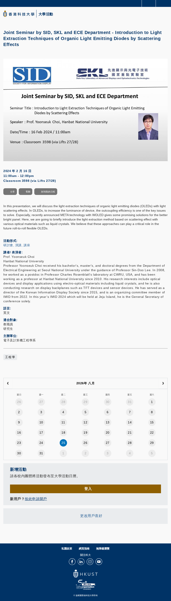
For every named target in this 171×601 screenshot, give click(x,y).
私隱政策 (66, 548)
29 (85, 402)
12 (85, 422)
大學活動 (46, 14)
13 (108, 422)
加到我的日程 (48, 191)
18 (63, 432)
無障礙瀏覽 (103, 548)
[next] (163, 383)
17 (41, 432)
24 (41, 443)
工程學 (10, 357)
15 (152, 422)
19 (85, 432)
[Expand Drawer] (149, 3)
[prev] (8, 383)
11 (63, 422)
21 (130, 432)
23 (19, 443)
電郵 (28, 191)
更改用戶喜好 (91, 516)
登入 (88, 489)
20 (108, 432)
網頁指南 (84, 548)
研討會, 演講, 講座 (16, 245)
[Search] (164, 3)
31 (130, 402)
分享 (12, 191)
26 (19, 402)
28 (63, 402)
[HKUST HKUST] (18, 14)
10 (41, 422)
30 (108, 402)
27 (41, 402)
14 (130, 422)
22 (152, 432)
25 (63, 443)
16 (19, 432)
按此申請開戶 (36, 499)
